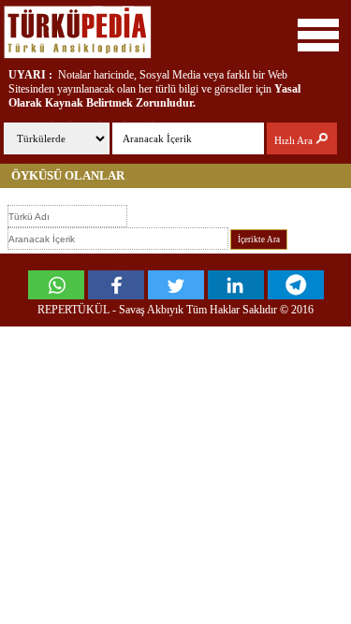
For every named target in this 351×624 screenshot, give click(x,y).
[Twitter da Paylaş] (176, 294)
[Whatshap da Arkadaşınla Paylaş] (56, 294)
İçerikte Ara (259, 239)
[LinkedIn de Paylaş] (236, 294)
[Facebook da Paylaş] (116, 294)
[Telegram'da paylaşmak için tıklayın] (296, 294)
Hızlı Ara (294, 140)
